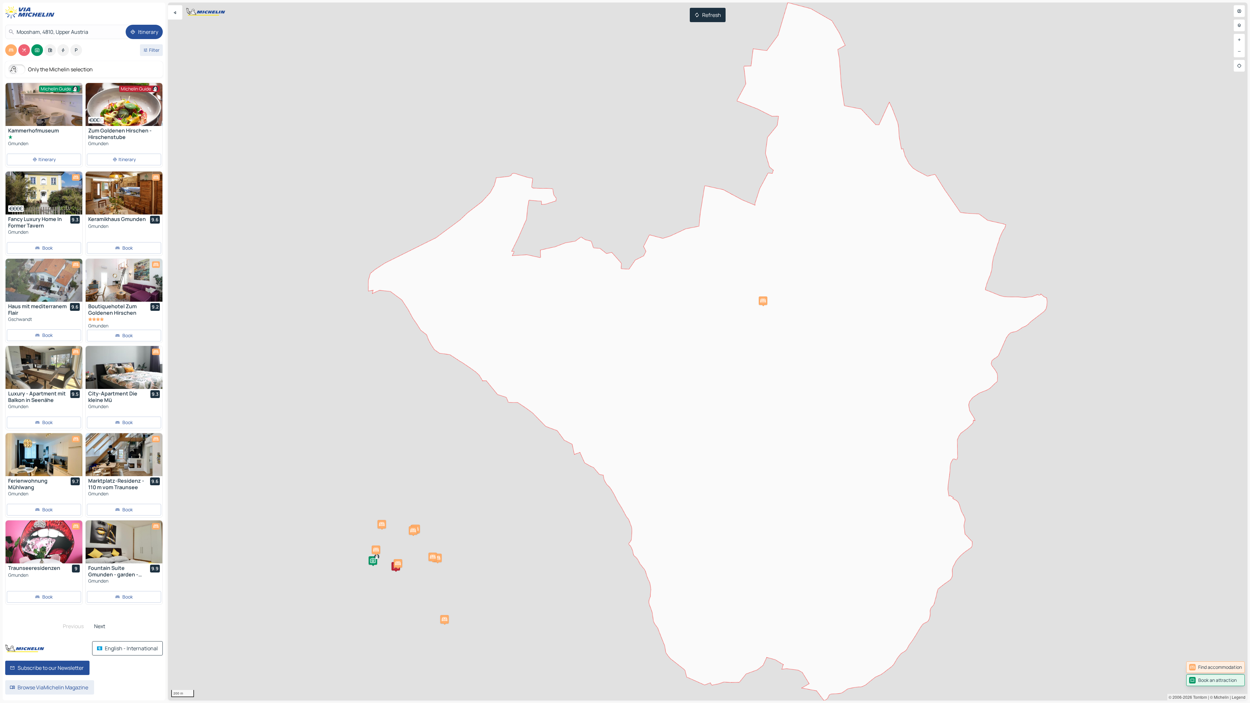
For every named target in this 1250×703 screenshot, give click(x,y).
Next (99, 626)
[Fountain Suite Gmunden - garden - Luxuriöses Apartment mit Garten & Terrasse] (124, 541)
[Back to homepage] (31, 12)
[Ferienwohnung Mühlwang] (44, 454)
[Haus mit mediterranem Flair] (44, 280)
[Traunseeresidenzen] (44, 541)
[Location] (1239, 66)
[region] (707, 351)
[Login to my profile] (1239, 11)
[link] (1215, 667)
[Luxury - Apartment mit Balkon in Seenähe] (44, 367)
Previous (73, 626)
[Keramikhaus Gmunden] (124, 193)
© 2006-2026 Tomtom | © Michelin (1199, 697)
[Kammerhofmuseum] (44, 112)
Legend (1238, 697)
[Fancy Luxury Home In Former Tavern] (44, 193)
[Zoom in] (1239, 40)
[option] (11, 50)
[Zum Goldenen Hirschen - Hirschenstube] (124, 104)
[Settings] (1239, 25)
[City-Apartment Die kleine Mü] (124, 367)
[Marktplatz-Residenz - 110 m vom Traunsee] (124, 454)
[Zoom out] (1239, 51)
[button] (372, 560)
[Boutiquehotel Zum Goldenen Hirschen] (124, 280)
